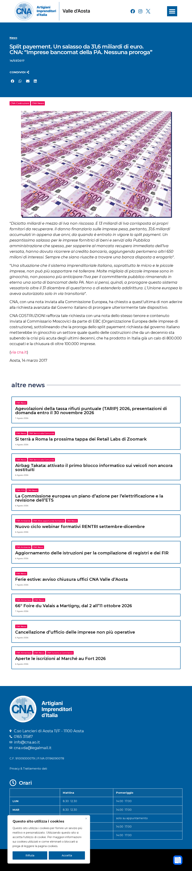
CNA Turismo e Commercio (60, 653)
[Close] (86, 818)
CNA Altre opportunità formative (48, 521)
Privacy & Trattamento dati (28, 768)
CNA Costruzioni (19, 103)
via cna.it (19, 352)
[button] (172, 11)
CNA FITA (20, 490)
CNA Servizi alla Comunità (41, 433)
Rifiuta (30, 855)
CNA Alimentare (24, 600)
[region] (49, 839)
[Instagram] (140, 11)
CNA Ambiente (23, 521)
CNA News (38, 103)
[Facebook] (132, 11)
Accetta (67, 855)
